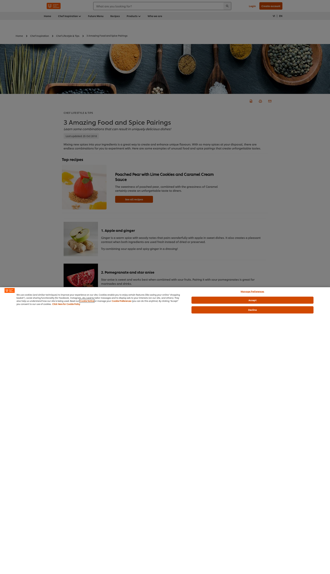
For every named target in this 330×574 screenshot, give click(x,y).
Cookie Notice (87, 300)
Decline (252, 309)
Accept (252, 300)
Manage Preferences (252, 291)
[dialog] (165, 430)
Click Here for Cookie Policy (66, 303)
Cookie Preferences (121, 300)
